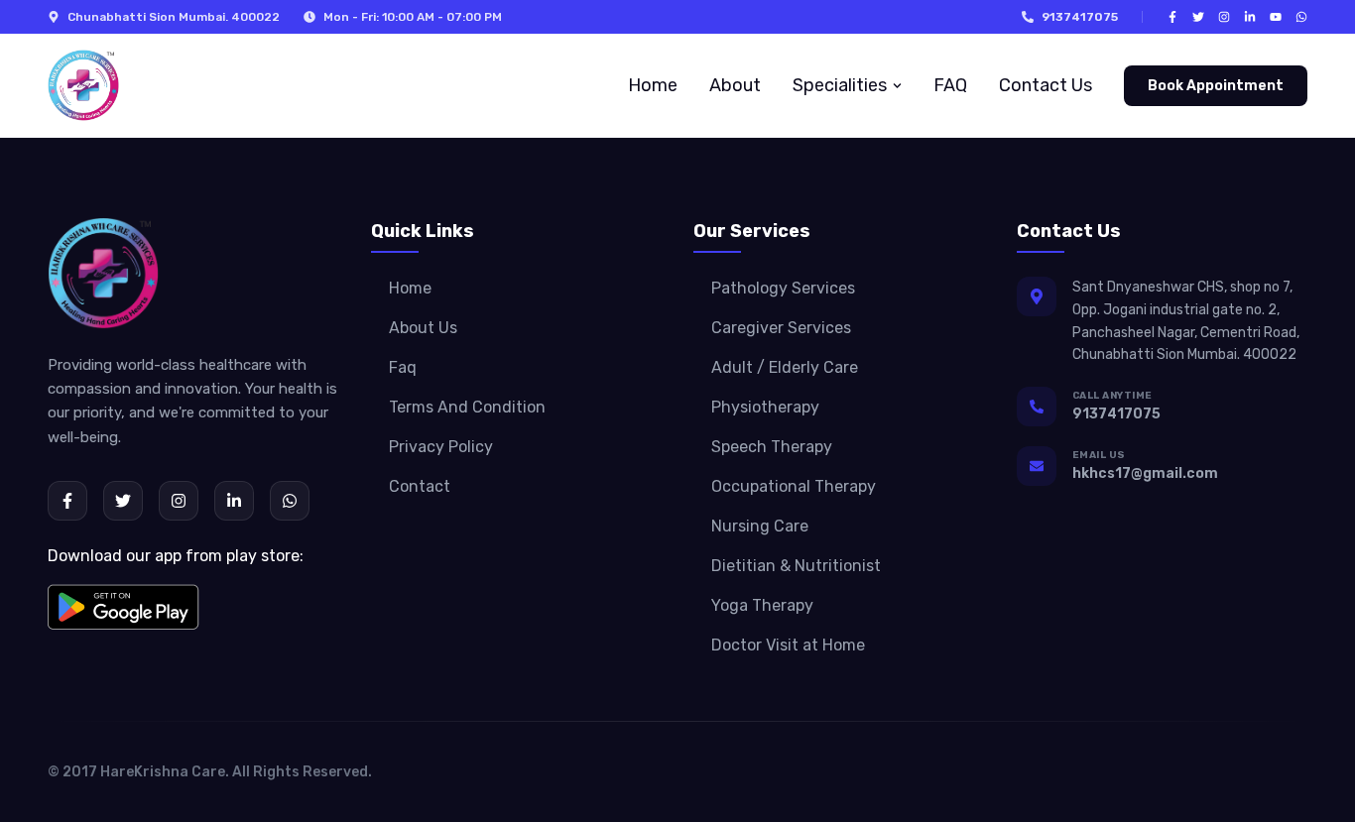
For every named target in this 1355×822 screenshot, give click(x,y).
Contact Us (1045, 85)
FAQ (950, 85)
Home (653, 85)
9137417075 (1080, 17)
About (735, 85)
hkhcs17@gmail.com (1145, 473)
